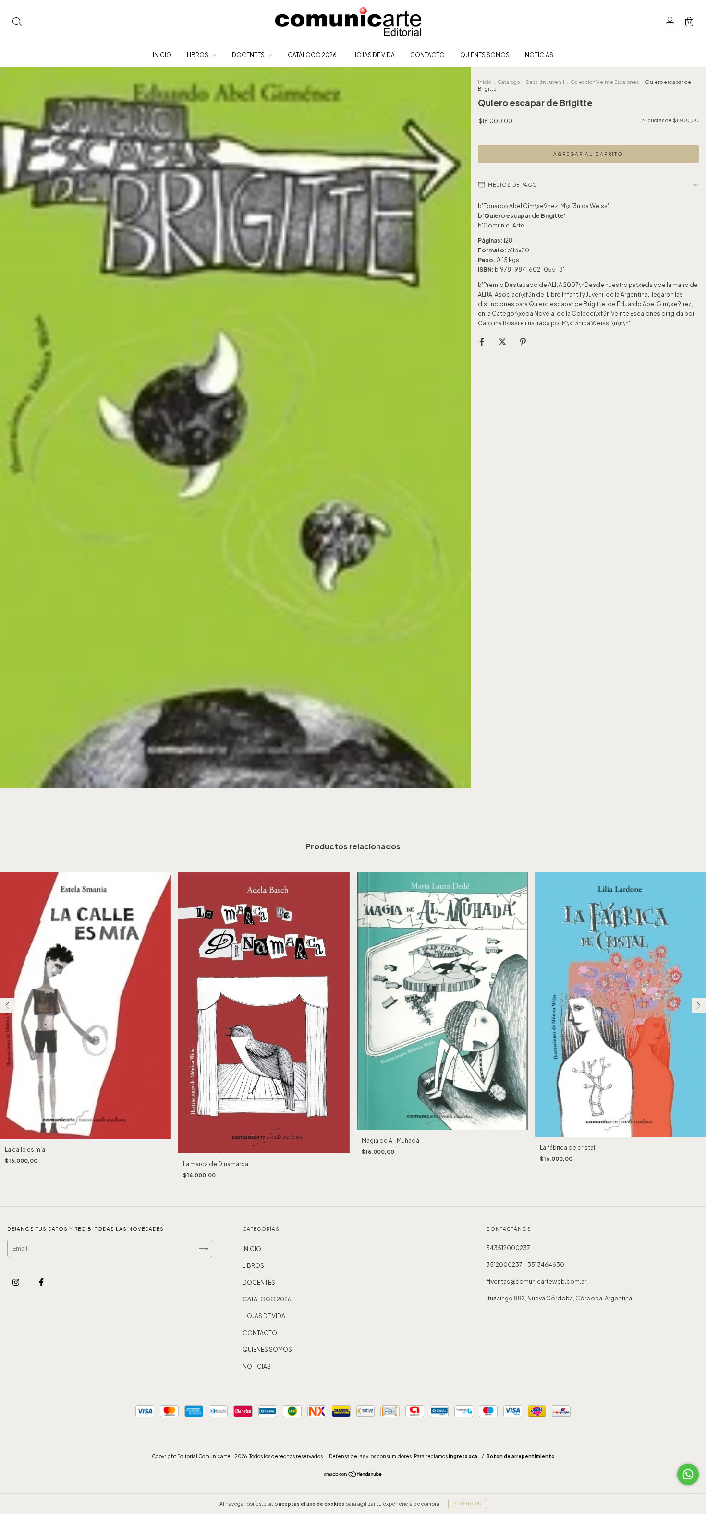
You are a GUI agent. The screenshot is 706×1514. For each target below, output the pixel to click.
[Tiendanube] (353, 1475)
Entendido (467, 1504)
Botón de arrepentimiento (521, 1456)
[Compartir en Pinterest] (523, 341)
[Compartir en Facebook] (482, 341)
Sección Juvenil (545, 82)
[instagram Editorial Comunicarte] (16, 1282)
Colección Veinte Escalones (605, 82)
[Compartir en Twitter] (503, 341)
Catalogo (509, 82)
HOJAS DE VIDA (373, 55)
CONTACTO (427, 55)
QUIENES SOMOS (485, 55)
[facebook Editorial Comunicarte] (41, 1282)
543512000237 (508, 1248)
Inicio (484, 82)
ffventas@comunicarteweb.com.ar (536, 1281)
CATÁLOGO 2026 (312, 55)
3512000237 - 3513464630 (525, 1264)
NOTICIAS (539, 55)
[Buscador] (17, 22)
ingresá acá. (464, 1456)
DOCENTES (249, 55)
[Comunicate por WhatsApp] (688, 1474)
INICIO (162, 55)
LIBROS (198, 55)
